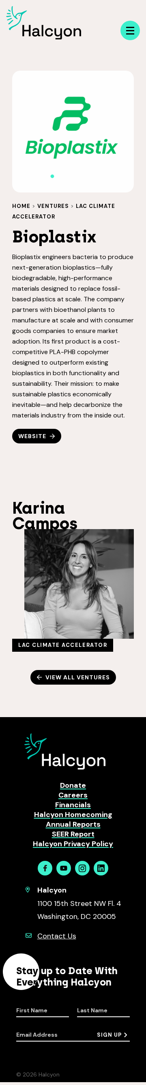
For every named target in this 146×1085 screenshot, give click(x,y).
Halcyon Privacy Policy (73, 844)
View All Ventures (77, 677)
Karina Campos (44, 515)
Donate (73, 785)
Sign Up (109, 1034)
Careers (73, 795)
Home (21, 206)
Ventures (53, 206)
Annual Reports (73, 824)
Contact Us (56, 936)
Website (32, 436)
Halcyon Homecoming (73, 814)
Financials (73, 805)
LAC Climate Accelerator (62, 645)
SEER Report (73, 834)
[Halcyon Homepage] (43, 37)
